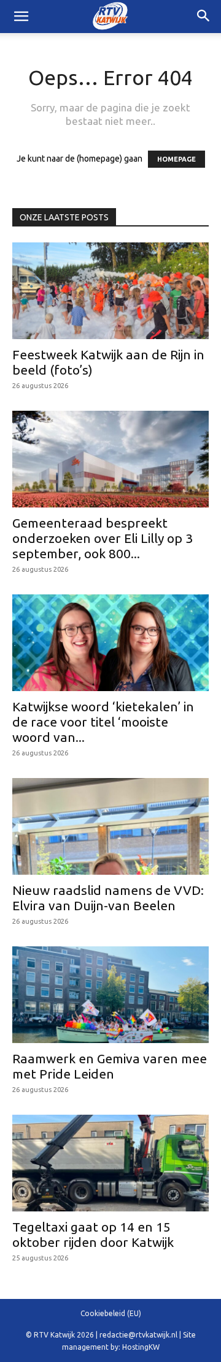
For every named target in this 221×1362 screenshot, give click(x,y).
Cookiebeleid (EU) (110, 1313)
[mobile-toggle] (21, 16)
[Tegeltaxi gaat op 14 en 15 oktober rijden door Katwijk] (110, 1163)
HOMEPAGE (176, 159)
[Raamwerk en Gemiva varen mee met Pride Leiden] (110, 994)
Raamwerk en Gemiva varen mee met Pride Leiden (109, 1066)
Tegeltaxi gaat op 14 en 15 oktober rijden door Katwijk (93, 1234)
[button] (204, 16)
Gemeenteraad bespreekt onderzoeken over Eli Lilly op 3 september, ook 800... (102, 538)
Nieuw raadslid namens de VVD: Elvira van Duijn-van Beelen (108, 898)
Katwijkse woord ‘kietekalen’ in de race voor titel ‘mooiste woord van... (103, 721)
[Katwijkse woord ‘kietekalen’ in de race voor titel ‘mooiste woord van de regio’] (110, 642)
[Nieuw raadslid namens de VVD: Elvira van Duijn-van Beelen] (110, 826)
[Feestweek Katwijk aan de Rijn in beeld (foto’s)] (110, 290)
